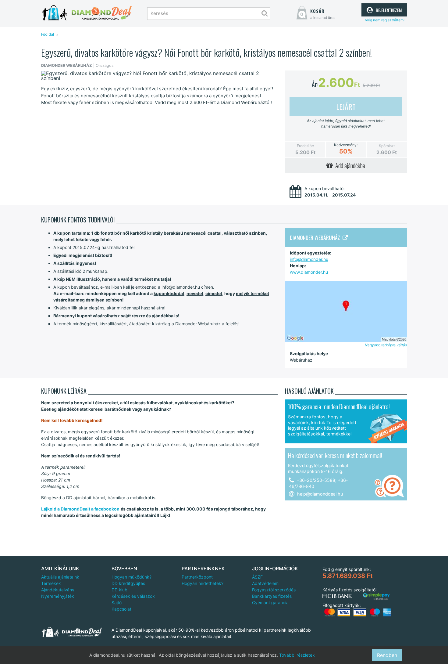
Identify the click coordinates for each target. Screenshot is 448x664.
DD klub (119, 589)
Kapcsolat (121, 609)
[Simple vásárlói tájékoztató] (376, 597)
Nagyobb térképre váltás (386, 345)
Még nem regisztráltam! (384, 20)
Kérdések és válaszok (133, 596)
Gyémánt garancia (270, 602)
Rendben (387, 655)
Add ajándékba (349, 165)
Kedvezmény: (345, 145)
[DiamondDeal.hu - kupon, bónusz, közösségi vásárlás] (87, 13)
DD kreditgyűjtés (128, 583)
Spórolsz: (387, 145)
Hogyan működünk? (131, 576)
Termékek (51, 583)
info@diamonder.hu (309, 259)
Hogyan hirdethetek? (202, 583)
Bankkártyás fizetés (272, 596)
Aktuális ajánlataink (60, 576)
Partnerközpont (197, 576)
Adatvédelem (265, 583)
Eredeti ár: (305, 145)
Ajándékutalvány (57, 589)
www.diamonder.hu (309, 272)
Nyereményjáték (57, 596)
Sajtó (117, 602)
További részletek (297, 655)
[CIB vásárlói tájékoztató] (337, 596)
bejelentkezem (388, 9)
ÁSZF (257, 576)
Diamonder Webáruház (316, 237)
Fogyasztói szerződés (274, 589)
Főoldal (47, 34)
